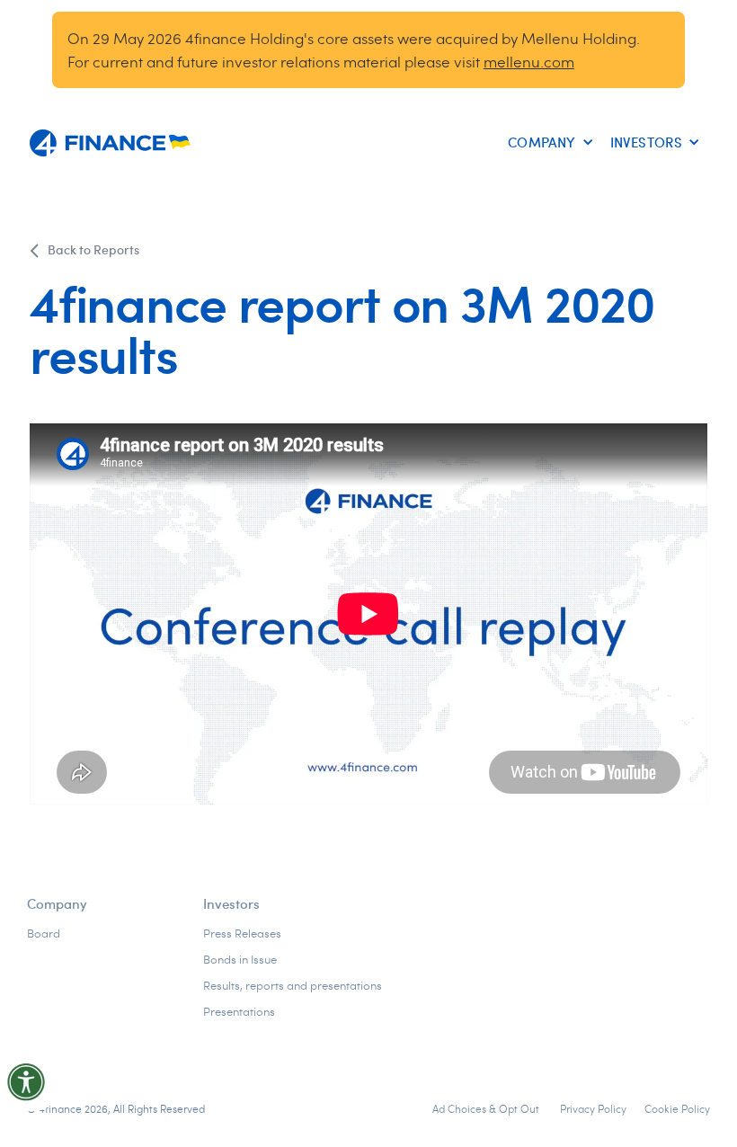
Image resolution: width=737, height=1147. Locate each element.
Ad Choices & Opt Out (487, 1108)
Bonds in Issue (240, 959)
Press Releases (242, 933)
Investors (231, 903)
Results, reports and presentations (292, 985)
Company (57, 903)
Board (43, 933)
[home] (110, 142)
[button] (547, 143)
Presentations (239, 1011)
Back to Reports (93, 249)
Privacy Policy (593, 1108)
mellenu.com (529, 61)
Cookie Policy (677, 1108)
